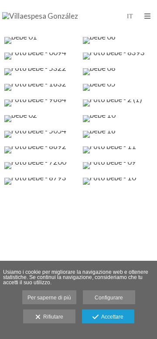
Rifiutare (52, 317)
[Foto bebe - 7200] (39, 165)
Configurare (109, 298)
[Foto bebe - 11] (118, 149)
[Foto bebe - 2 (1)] (118, 103)
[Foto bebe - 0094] (39, 56)
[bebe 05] (118, 87)
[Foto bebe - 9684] (39, 103)
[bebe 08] (118, 71)
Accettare (111, 317)
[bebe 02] (39, 118)
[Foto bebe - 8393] (118, 56)
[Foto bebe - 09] (118, 165)
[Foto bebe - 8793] (39, 181)
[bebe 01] (39, 40)
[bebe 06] (118, 40)
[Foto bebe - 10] (118, 181)
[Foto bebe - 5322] (39, 71)
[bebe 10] (118, 118)
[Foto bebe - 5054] (39, 134)
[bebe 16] (118, 134)
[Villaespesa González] (40, 16)
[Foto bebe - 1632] (39, 87)
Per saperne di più (49, 298)
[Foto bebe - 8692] (39, 149)
